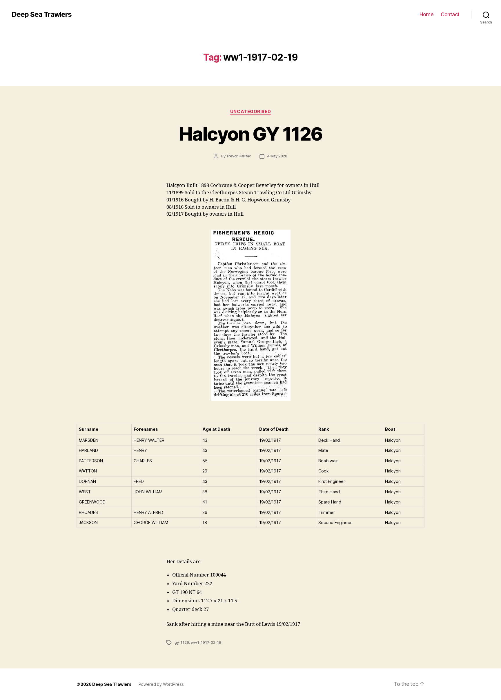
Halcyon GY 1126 (250, 134)
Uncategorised (250, 111)
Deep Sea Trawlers (42, 14)
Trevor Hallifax (238, 156)
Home (426, 14)
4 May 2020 (277, 156)
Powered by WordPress (161, 684)
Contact (450, 14)
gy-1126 (182, 642)
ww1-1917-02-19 (206, 642)
